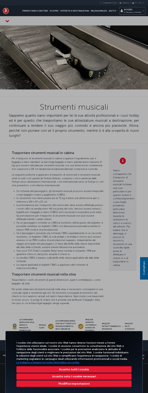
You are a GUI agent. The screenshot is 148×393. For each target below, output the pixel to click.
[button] (74, 383)
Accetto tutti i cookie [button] (74, 369)
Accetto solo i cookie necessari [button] (74, 376)
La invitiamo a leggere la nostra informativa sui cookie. (48, 362)
